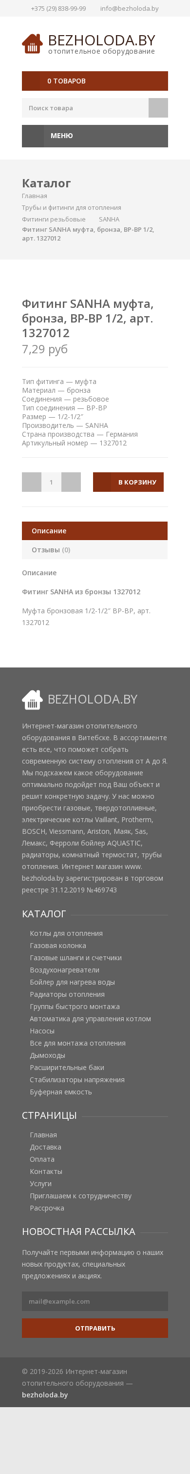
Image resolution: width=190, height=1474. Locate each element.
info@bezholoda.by (129, 8)
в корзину (137, 482)
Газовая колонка (58, 945)
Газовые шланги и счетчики (76, 957)
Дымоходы (47, 1055)
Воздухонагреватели (64, 970)
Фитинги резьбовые (54, 219)
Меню (61, 135)
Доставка (45, 1147)
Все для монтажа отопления (78, 1043)
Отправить (95, 1328)
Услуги (41, 1183)
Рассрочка (47, 1208)
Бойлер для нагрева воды (72, 982)
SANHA (109, 219)
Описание (49, 530)
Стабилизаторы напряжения (77, 1079)
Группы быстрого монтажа (75, 1006)
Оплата (42, 1159)
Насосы (42, 1031)
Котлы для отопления (66, 933)
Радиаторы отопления (67, 994)
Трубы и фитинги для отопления (71, 207)
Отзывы (51, 549)
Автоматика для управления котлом (90, 1018)
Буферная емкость (61, 1092)
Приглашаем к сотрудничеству (81, 1195)
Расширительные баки (67, 1067)
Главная (34, 195)
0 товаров (66, 80)
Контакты (46, 1171)
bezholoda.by (101, 40)
